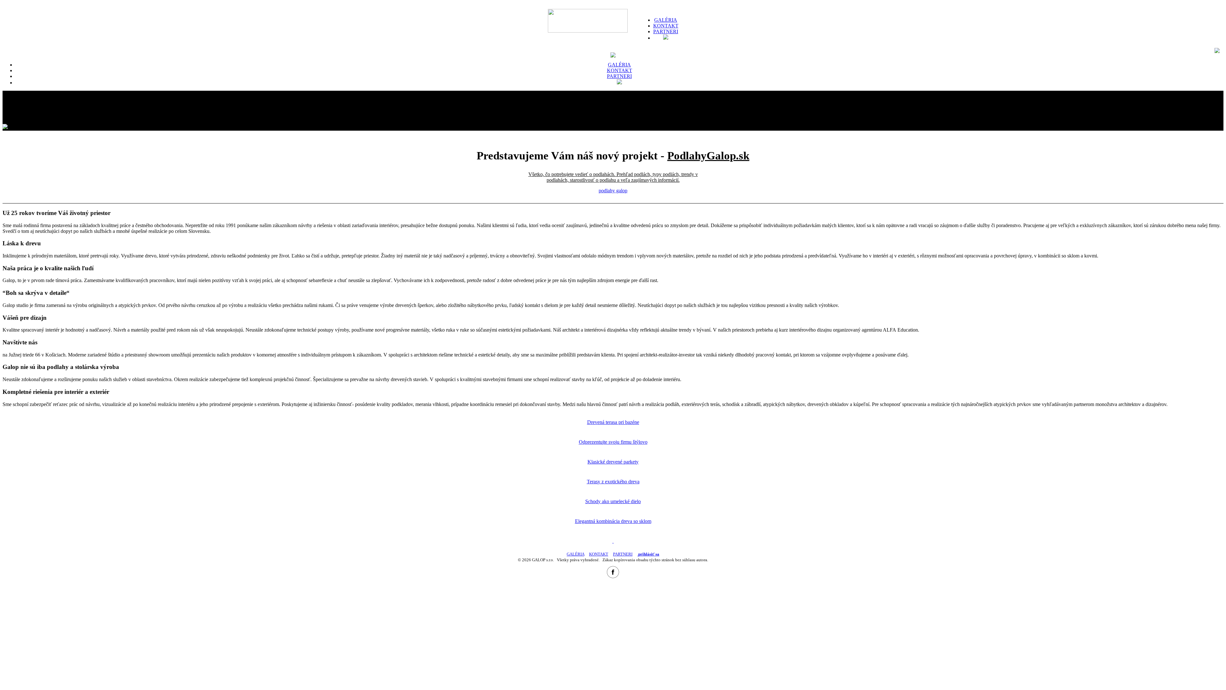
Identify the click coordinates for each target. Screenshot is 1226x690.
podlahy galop (613, 190)
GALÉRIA (665, 20)
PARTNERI (622, 554)
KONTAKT (665, 25)
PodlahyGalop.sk (708, 156)
